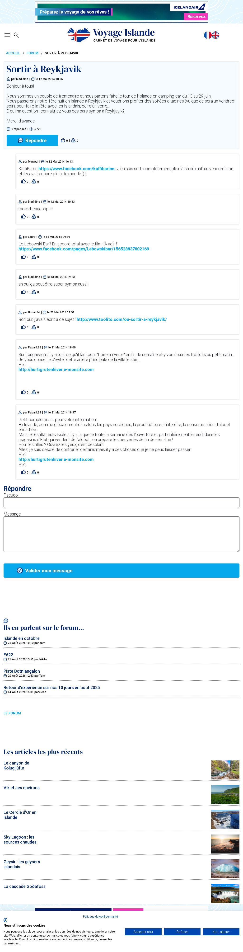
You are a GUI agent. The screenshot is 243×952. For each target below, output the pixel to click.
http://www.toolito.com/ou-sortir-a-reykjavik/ (122, 319)
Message (12, 513)
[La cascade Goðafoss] (225, 901)
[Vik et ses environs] (225, 802)
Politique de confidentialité (100, 916)
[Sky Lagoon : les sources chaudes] (225, 851)
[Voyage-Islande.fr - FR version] (208, 35)
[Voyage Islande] (111, 35)
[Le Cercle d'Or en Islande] (225, 827)
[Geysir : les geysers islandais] (225, 876)
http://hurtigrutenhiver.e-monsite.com (56, 369)
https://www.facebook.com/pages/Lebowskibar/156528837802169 (84, 248)
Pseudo (11, 494)
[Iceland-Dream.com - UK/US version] (215, 35)
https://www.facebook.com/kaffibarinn (76, 168)
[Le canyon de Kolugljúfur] (225, 777)
